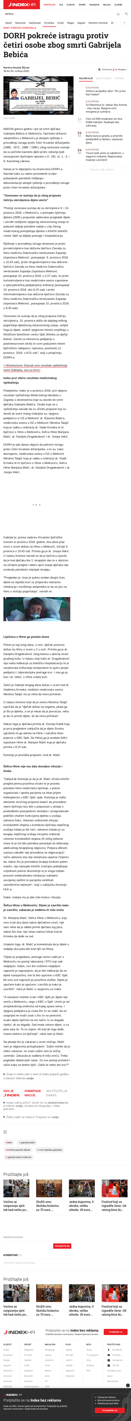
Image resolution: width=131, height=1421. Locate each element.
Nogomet (29, 1349)
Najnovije (20, 22)
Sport (82, 5)
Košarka (28, 1370)
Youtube (116, 1355)
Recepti (70, 1355)
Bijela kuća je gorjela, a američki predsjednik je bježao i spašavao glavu (104, 137)
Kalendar (7, 1386)
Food (47, 1365)
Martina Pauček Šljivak (18, 1150)
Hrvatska (49, 22)
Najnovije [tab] (86, 78)
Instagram (117, 1360)
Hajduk (27, 1360)
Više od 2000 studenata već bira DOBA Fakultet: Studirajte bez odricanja (104, 122)
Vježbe (69, 1365)
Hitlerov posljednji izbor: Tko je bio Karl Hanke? (106, 91)
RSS (88, 1370)
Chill (47, 1386)
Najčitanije (35, 22)
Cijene (118, 5)
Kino (88, 1360)
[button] (7, 1187)
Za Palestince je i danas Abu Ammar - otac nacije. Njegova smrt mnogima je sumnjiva (106, 106)
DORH (9, 1142)
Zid (61, 5)
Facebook (117, 1349)
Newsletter (112, 1381)
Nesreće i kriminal (98, 22)
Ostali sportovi (31, 1386)
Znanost (7, 1381)
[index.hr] (21, 4)
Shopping (49, 1349)
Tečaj (89, 1349)
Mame (48, 1370)
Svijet (60, 22)
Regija (70, 22)
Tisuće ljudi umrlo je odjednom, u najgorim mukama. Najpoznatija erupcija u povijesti (105, 154)
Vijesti (71, 5)
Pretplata (50, 5)
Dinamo (28, 1355)
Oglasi (107, 5)
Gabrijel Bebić (27, 1142)
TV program (92, 1355)
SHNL (27, 1365)
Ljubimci (49, 1360)
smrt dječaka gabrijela (49, 1150)
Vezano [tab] (119, 78)
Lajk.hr (69, 1360)
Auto (47, 1376)
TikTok (115, 1365)
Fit (46, 1381)
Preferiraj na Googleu (114, 69)
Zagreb (81, 22)
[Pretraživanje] (125, 14)
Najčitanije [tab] (104, 78)
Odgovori (70, 1370)
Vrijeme (90, 1365)
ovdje (19, 1106)
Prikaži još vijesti (102, 170)
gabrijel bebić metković (18, 1157)
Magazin (50, 1344)
